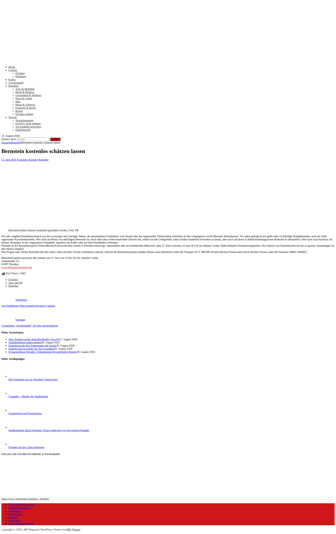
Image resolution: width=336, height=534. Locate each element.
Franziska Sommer (27, 159)
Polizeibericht (22, 129)
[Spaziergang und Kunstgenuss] (21, 410)
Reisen (19, 111)
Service (12, 117)
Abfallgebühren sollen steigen (24, 342)
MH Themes (73, 529)
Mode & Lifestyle (25, 104)
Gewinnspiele (16, 82)
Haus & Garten (23, 98)
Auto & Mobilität (24, 89)
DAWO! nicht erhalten (28, 123)
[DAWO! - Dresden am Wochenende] (132, 61)
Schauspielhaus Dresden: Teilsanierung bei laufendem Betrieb (42, 351)
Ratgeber (13, 85)
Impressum (14, 520)
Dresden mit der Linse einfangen (26, 447)
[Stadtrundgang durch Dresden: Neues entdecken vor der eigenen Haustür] (21, 427)
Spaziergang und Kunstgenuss (25, 413)
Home (11, 67)
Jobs (17, 101)
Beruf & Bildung (24, 92)
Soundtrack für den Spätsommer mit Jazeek (32, 345)
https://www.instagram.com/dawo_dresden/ (25, 498)
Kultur (12, 79)
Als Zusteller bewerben (28, 126)
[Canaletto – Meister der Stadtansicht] (21, 393)
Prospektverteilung (18, 507)
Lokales (12, 70)
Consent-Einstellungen (20, 523)
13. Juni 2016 (8, 159)
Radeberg (20, 76)
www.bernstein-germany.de (16, 267)
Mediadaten (14, 511)
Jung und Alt (15, 282)
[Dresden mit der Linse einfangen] (21, 444)
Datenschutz (15, 514)
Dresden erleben (24, 114)
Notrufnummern (24, 120)
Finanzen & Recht (25, 107)
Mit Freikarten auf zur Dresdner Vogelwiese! (33, 379)
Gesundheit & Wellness (28, 95)
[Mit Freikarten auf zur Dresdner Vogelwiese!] (21, 376)
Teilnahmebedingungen (21, 504)
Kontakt (12, 517)
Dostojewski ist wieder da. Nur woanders (31, 348)
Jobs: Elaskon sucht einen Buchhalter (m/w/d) (33, 339)
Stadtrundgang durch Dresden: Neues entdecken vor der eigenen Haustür (48, 430)
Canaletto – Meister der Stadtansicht (28, 396)
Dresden (20, 73)
